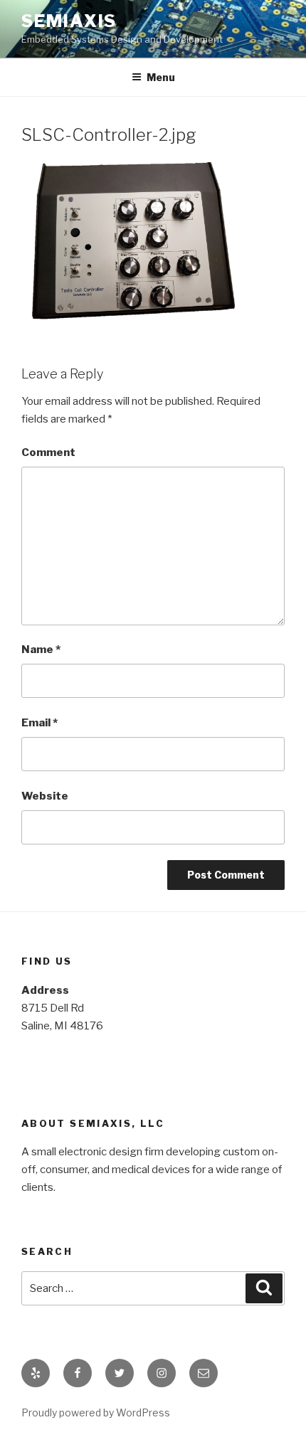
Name (40, 649)
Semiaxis (69, 21)
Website (44, 796)
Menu (161, 77)
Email (39, 722)
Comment (48, 452)
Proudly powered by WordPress (95, 1412)
